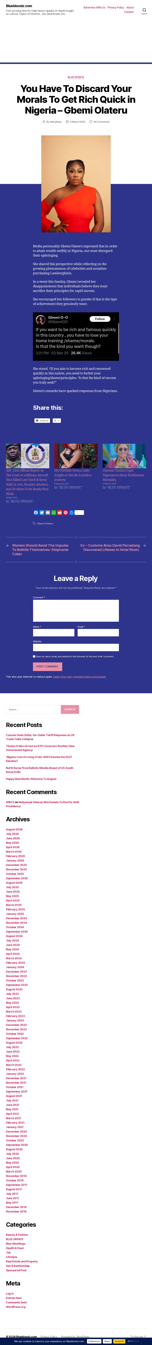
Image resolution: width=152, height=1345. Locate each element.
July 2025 (12, 887)
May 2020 (12, 1162)
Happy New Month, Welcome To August (31, 778)
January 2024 (15, 967)
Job (8, 1252)
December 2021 (16, 1078)
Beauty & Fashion (17, 1234)
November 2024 (16, 922)
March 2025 (14, 904)
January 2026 (15, 860)
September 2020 (17, 1144)
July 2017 (12, 1193)
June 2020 (13, 1158)
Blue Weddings (15, 1243)
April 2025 (12, 900)
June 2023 (13, 998)
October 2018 (15, 1180)
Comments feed (16, 1302)
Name (37, 627)
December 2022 (16, 1024)
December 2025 (16, 865)
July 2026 (12, 833)
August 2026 (14, 829)
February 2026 (15, 856)
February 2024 (15, 962)
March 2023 (14, 1011)
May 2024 (12, 949)
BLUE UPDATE (76, 77)
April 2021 (12, 1113)
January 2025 (15, 913)
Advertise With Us (94, 7)
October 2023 (15, 980)
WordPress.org (16, 1306)
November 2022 (16, 1029)
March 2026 (14, 851)
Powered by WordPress (75, 1336)
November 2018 (16, 1176)
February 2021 (15, 1122)
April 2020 (13, 1167)
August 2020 (14, 1149)
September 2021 (16, 1091)
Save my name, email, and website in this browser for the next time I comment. (75, 656)
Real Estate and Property (22, 1261)
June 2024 (13, 944)
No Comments (101, 121)
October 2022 (15, 1033)
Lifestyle (11, 1257)
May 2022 (12, 1056)
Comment (39, 597)
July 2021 (12, 1100)
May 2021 (12, 1109)
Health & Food (15, 1248)
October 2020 (15, 1140)
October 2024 (15, 927)
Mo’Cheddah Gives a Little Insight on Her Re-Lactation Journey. (72, 475)
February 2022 (15, 1069)
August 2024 (14, 936)
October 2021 (14, 1087)
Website (37, 641)
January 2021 (15, 1127)
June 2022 (13, 1051)
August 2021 (14, 1096)
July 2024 (12, 940)
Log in (10, 1293)
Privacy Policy (116, 7)
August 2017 (14, 1189)
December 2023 (16, 971)
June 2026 (13, 838)
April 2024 (12, 953)
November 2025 (16, 869)
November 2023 (16, 976)
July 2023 (12, 993)
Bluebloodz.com (19, 6)
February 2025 (15, 909)
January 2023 (15, 1020)
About (130, 7)
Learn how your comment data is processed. (79, 676)
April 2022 (12, 1060)
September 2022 (17, 1038)
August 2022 (14, 1042)
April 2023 (12, 1007)
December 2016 (16, 1207)
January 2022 (15, 1073)
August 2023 (14, 989)
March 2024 (14, 958)
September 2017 (16, 1184)
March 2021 (13, 1118)
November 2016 (16, 1211)
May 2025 (12, 896)
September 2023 (17, 984)
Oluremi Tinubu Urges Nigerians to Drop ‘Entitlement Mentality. (123, 475)
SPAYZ (10, 802)
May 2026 (12, 842)
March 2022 (13, 1064)
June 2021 (12, 1104)
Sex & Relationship (18, 1265)
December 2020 (16, 1131)
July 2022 (12, 1047)
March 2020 (14, 1171)
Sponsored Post (16, 1270)
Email (81, 627)
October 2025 (15, 873)
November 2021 (16, 1082)
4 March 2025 (77, 121)
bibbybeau (56, 121)
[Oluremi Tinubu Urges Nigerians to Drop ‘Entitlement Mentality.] (124, 456)
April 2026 (12, 847)
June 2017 (12, 1198)
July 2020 (12, 1153)
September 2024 (17, 931)
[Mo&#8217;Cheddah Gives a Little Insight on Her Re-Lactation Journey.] (76, 456)
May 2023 (12, 1002)
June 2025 (13, 891)
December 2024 (16, 918)
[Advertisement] (76, 41)
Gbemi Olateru (45, 523)
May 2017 (12, 1202)
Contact (129, 11)
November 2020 (16, 1136)
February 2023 (15, 1016)
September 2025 (17, 878)
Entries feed (14, 1298)
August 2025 (14, 882)
